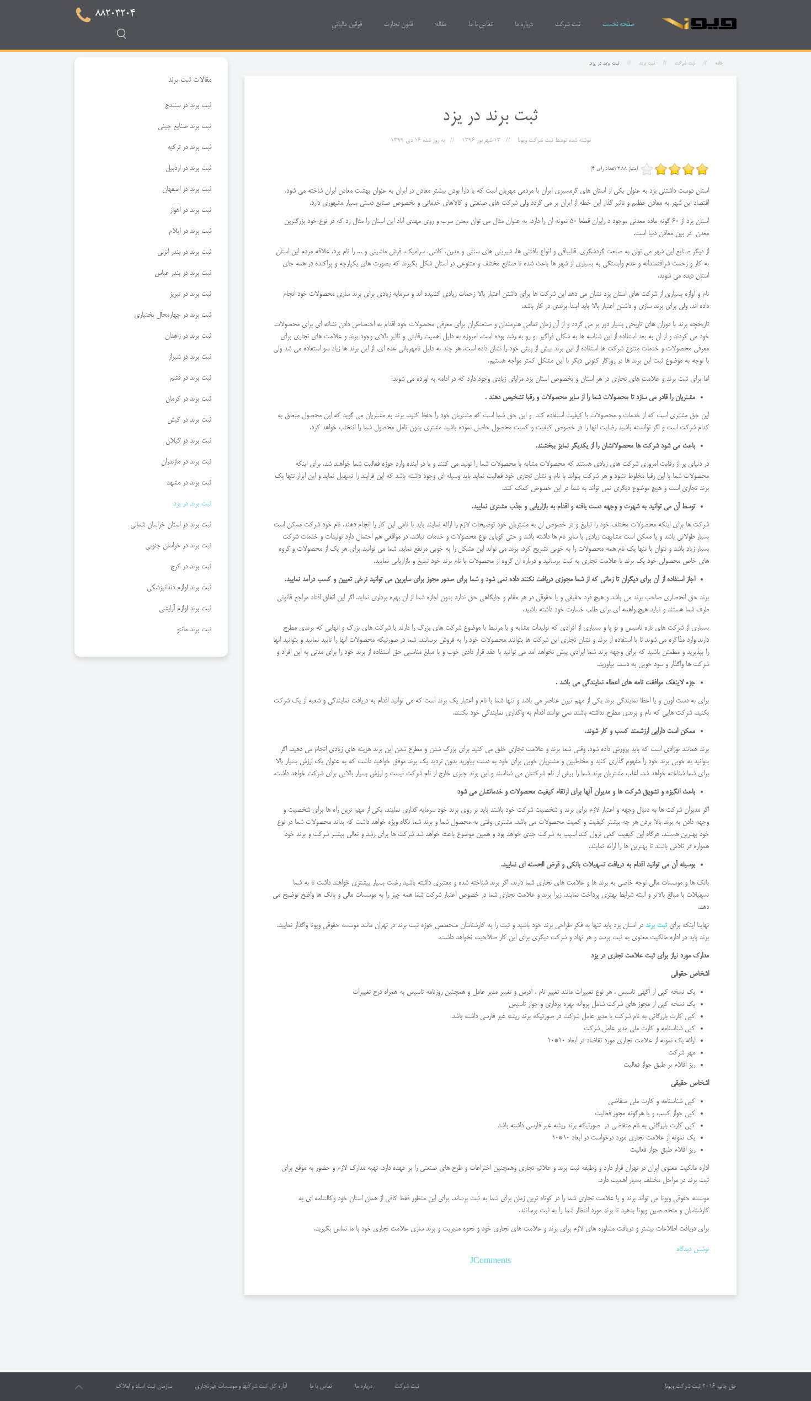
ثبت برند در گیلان (188, 440)
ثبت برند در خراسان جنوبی (178, 545)
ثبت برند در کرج (190, 566)
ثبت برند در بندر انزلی (184, 252)
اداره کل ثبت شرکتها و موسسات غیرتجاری (241, 1387)
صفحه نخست (618, 24)
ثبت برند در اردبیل (188, 168)
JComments (490, 1261)
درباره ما (524, 24)
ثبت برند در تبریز (190, 294)
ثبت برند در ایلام (190, 231)
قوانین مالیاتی (347, 24)
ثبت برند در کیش (189, 419)
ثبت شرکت (567, 24)
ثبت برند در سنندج (188, 105)
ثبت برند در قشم (190, 378)
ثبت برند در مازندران (186, 461)
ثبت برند (647, 63)
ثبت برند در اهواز (190, 210)
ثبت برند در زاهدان (188, 336)
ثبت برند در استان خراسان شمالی (170, 524)
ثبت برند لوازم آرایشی (185, 608)
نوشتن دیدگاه (692, 1249)
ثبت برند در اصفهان (186, 189)
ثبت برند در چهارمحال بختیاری (172, 315)
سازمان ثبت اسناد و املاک (144, 1387)
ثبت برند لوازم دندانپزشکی (179, 587)
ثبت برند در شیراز (189, 357)
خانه (719, 63)
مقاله (440, 24)
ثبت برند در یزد (192, 503)
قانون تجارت (398, 24)
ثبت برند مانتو (194, 629)
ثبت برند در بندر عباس (182, 273)
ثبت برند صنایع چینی (184, 126)
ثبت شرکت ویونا (683, 1387)
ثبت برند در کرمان (188, 399)
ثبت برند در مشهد (189, 482)
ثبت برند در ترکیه (189, 147)
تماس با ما (480, 24)
